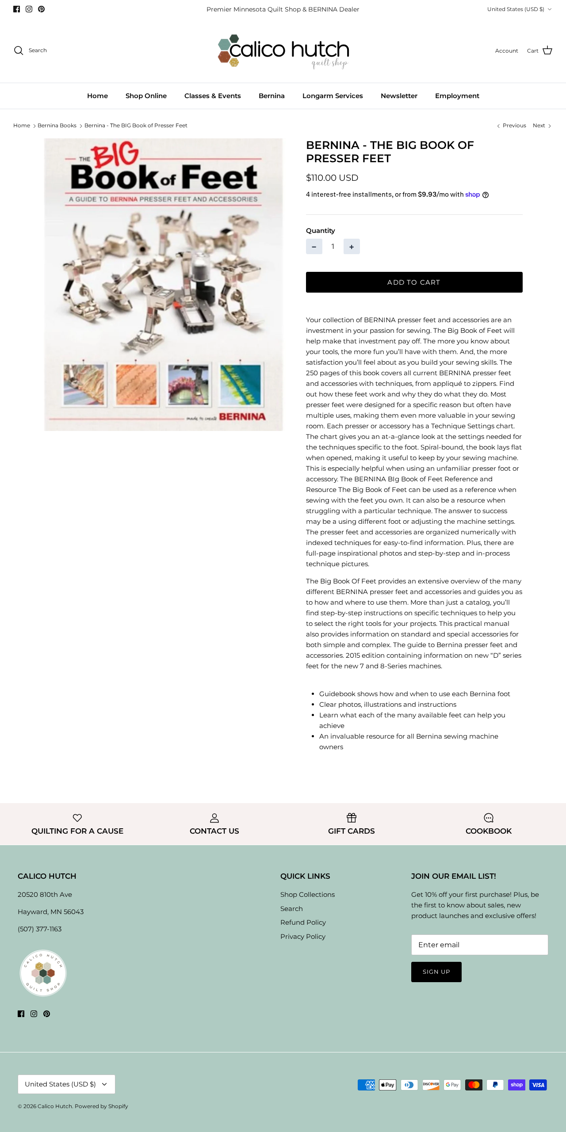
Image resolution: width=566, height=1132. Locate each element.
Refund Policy (303, 922)
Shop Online (146, 95)
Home (97, 95)
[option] (165, 284)
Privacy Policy (302, 936)
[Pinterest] (41, 9)
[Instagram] (29, 9)
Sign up (436, 971)
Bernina (272, 95)
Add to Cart (413, 282)
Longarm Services (332, 95)
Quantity (320, 230)
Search (291, 908)
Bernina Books (57, 125)
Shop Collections (307, 894)
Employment (457, 95)
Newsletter (399, 95)
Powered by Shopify (101, 1106)
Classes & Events (212, 95)
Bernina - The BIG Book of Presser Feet (135, 125)
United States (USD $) (515, 9)
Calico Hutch (55, 1106)
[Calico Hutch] (283, 50)
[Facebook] (16, 9)
